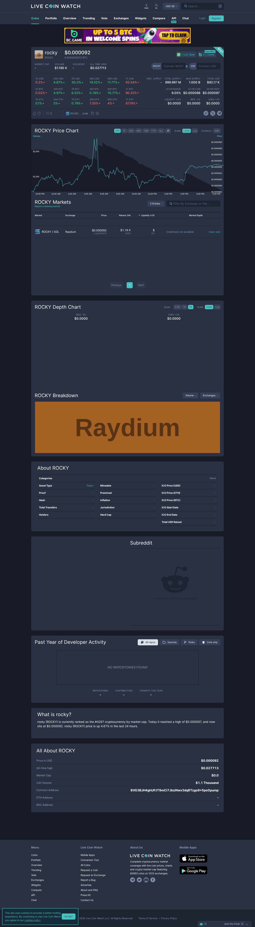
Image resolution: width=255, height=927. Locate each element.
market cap (42, 64)
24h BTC (58, 89)
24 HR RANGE (173, 89)
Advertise (86, 884)
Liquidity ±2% (173, 99)
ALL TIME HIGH (98, 64)
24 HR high (213, 89)
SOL (56, 231)
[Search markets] (170, 204)
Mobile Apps (88, 854)
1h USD (39, 78)
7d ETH (75, 99)
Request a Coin (89, 870)
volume (59, 64)
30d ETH (94, 99)
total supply (172, 78)
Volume (189, 395)
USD (170, 6)
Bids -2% (195, 99)
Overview (36, 865)
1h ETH (39, 99)
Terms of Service (148, 918)
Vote (33, 875)
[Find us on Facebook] (153, 880)
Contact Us (87, 900)
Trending (36, 870)
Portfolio (36, 859)
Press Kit (86, 895)
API (33, 895)
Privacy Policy (169, 918)
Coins (34, 854)
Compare (36, 889)
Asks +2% (214, 99)
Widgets (36, 884)
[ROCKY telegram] (219, 113)
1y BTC (129, 89)
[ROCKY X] (212, 113)
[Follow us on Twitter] (139, 880)
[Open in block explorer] (97, 114)
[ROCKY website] (206, 113)
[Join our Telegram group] (133, 880)
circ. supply (154, 78)
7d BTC (75, 89)
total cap (213, 78)
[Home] (152, 856)
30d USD (94, 78)
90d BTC (112, 89)
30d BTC (94, 89)
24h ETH (58, 99)
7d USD (75, 78)
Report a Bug (88, 879)
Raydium (70, 231)
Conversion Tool (90, 859)
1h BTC (39, 89)
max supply (193, 78)
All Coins (85, 865)
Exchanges (209, 395)
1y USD (130, 78)
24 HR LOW (194, 89)
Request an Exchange (93, 875)
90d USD (112, 78)
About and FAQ (89, 889)
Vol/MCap (79, 64)
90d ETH (112, 99)
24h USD (58, 78)
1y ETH (129, 99)
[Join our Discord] (146, 880)
